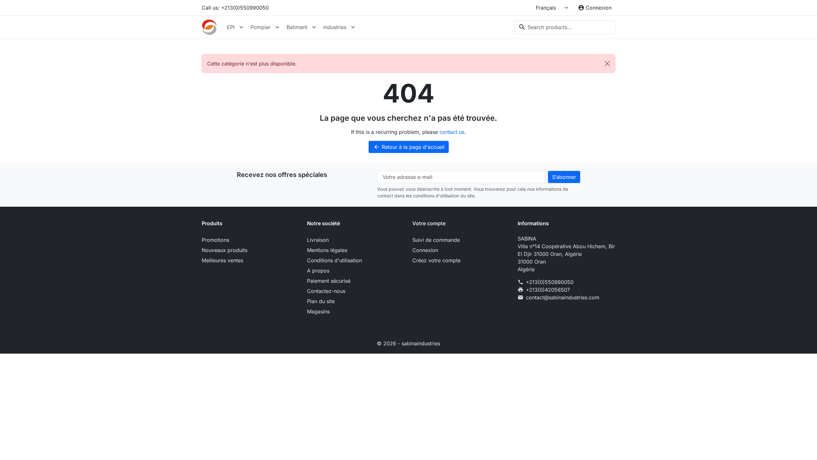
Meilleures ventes (222, 260)
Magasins (318, 311)
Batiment (297, 27)
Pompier (261, 27)
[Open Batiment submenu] (314, 27)
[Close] (607, 64)
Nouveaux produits (224, 250)
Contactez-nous (326, 291)
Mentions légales (327, 250)
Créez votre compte (436, 260)
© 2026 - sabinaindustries (408, 343)
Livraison (318, 240)
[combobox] (564, 27)
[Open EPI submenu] (241, 27)
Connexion (425, 250)
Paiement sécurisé (328, 281)
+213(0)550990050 (549, 282)
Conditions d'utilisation (334, 260)
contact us (451, 132)
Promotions (215, 240)
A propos (318, 270)
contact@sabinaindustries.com (562, 297)
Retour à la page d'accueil (409, 147)
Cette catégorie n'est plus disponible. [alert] (252, 63)
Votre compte (429, 223)
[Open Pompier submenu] (277, 27)
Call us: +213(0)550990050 (235, 7)
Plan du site (321, 301)
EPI (231, 27)
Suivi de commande (436, 240)
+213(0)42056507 (548, 290)
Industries (334, 27)
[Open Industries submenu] (353, 27)
